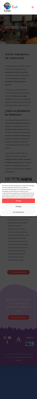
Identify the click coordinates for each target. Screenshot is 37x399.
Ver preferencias (18, 212)
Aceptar (18, 201)
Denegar (18, 206)
